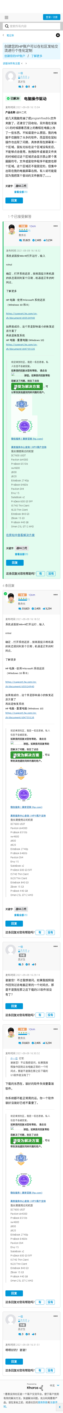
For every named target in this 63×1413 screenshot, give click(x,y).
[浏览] (6, 17)
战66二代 (21, 185)
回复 (14, 200)
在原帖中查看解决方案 (20, 535)
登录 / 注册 (52, 17)
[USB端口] (26, 63)
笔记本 (10, 35)
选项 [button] (58, 35)
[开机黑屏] (22, 63)
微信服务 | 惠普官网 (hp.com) (27, 439)
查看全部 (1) (20, 191)
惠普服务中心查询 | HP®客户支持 (28, 447)
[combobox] (31, 26)
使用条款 (43, 1402)
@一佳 (14, 1058)
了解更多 (36, 56)
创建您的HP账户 (14, 56)
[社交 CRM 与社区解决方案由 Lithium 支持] (35, 1386)
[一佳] (10, 76)
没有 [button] (51, 573)
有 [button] (40, 573)
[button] (55, 73)
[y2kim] (11, 229)
